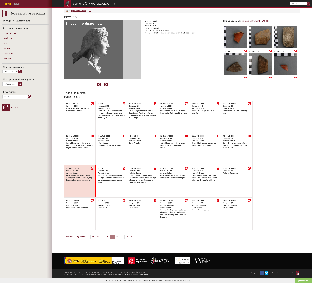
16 (107, 237)
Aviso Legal (144, 274)
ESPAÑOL (7, 4)
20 (127, 237)
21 (132, 237)
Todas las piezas (11, 33)
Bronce (7, 48)
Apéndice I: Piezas (78, 11)
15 (102, 237)
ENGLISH (17, 4)
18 (117, 237)
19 (122, 237)
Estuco (7, 43)
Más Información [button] (185, 280)
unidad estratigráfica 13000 (255, 21)
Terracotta (8, 53)
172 (90, 11)
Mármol (7, 58)
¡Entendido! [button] (303, 281)
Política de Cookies (131, 274)
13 (93, 237)
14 (98, 237)
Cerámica (8, 38)
